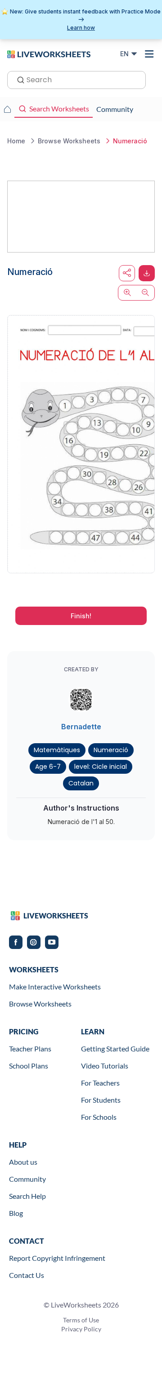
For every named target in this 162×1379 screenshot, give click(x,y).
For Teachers (100, 1082)
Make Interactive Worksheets (55, 986)
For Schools (99, 1117)
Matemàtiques (57, 749)
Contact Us (26, 1275)
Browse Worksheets (40, 1003)
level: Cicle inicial (100, 766)
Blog (16, 1213)
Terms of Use (81, 1320)
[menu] (149, 54)
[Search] (18, 79)
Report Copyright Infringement (57, 1258)
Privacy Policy (81, 1329)
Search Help (27, 1196)
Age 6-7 (48, 766)
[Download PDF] (147, 273)
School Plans (28, 1065)
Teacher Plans (30, 1048)
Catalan (81, 783)
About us (23, 1161)
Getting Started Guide (115, 1048)
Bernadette (81, 726)
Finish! (81, 616)
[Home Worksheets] (7, 109)
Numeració (111, 749)
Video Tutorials (104, 1065)
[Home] (48, 53)
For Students (101, 1099)
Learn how (81, 27)
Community (27, 1179)
